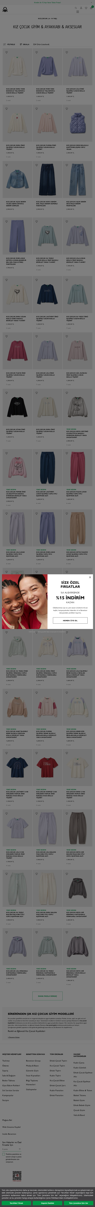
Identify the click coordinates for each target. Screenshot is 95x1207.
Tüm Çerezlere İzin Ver (78, 1203)
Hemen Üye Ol (70, 620)
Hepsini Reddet (47, 1203)
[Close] (90, 577)
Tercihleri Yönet (16, 1203)
